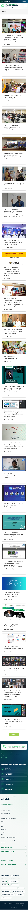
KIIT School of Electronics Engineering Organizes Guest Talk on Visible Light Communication (13, 534)
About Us (3, 808)
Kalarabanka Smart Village (7, 894)
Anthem (3, 842)
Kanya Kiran (19, 894)
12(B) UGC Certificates (6, 832)
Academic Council (5, 810)
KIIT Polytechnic (5, 891)
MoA (2, 834)
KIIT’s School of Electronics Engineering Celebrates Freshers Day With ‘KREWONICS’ (13, 242)
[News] (14, 26)
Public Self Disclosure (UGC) (8, 840)
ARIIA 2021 (3, 829)
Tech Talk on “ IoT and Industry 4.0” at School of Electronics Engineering (14, 505)
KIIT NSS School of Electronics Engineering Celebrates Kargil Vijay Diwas (13, 721)
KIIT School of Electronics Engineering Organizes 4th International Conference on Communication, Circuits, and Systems (12, 271)
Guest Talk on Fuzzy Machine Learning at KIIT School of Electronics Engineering (12, 594)
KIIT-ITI (20, 888)
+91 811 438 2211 (24, 1)
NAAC (2, 821)
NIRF (2, 826)
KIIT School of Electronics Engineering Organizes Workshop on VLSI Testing (13, 127)
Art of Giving (4, 884)
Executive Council (5, 813)
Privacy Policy (12, 903)
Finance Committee (6, 816)
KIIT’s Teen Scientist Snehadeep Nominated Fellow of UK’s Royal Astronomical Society (13, 331)
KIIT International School (18, 891)
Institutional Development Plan (8, 818)
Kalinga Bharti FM (5, 897)
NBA (2, 824)
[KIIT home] (14, 747)
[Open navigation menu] (25, 5)
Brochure (6, 903)
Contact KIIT (4, 757)
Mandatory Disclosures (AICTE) (8, 837)
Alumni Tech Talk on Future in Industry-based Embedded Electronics (12, 475)
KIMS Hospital (14, 884)
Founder (4, 881)
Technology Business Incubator (8, 888)
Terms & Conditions (20, 903)
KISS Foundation (13, 881)
